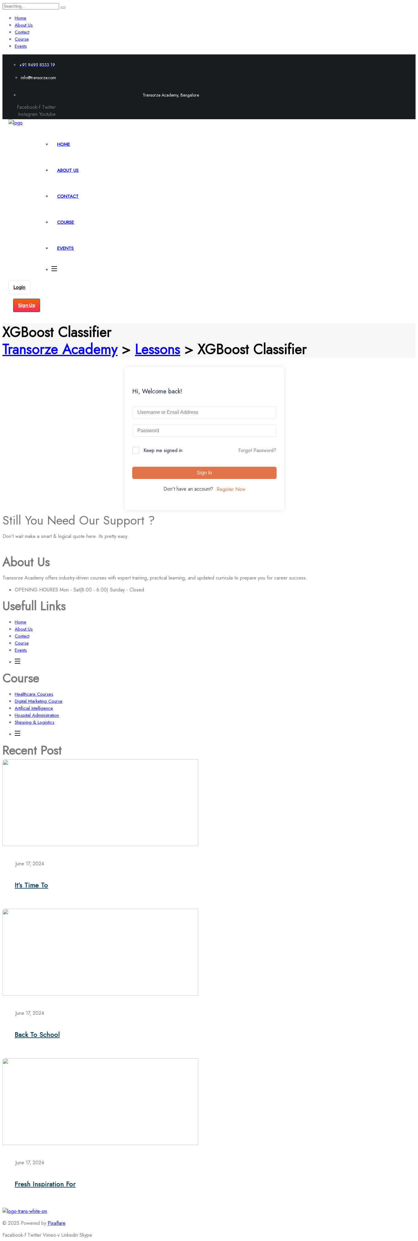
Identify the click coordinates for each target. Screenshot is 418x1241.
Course (22, 39)
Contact (22, 32)
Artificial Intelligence (34, 708)
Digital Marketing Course (38, 701)
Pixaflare (56, 1223)
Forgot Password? (257, 450)
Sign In (204, 472)
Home (20, 18)
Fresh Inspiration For (45, 1184)
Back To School (37, 1034)
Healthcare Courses (34, 694)
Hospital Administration (37, 715)
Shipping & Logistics (34, 722)
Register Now (231, 489)
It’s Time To (31, 885)
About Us (24, 25)
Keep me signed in (163, 450)
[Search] (63, 8)
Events (21, 46)
